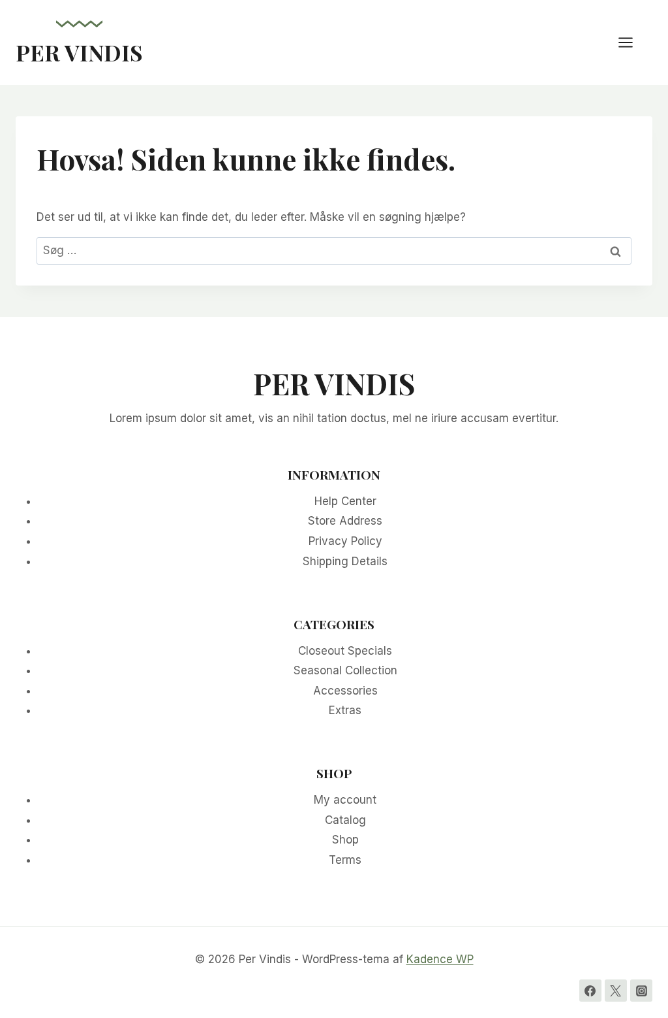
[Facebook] (590, 990)
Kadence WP (440, 959)
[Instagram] (641, 990)
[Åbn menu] (632, 42)
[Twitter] (616, 990)
